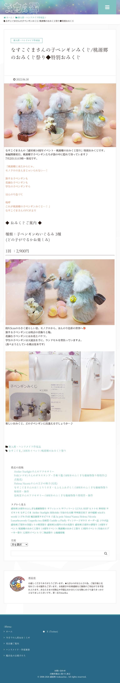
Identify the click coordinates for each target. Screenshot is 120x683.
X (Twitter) (52, 631)
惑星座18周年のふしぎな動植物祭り (29, 508)
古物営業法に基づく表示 (60, 674)
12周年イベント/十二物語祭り (38, 533)
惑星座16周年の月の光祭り (60, 525)
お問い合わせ (60, 671)
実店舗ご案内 (12, 644)
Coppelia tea (35, 521)
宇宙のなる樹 (66, 513)
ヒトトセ (93, 508)
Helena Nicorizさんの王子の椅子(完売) (36, 483)
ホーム (9, 631)
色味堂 (45, 521)
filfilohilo (54, 513)
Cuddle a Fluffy (58, 521)
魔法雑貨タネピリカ (40, 517)
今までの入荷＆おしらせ (18, 638)
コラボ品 (104, 521)
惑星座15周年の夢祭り (86, 525)
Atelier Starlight (40, 513)
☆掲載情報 (59, 533)
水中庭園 (92, 513)
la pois (59, 517)
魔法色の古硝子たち (16, 656)
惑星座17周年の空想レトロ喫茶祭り (29, 525)
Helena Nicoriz (88, 517)
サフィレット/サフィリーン (61, 508)
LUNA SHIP (81, 508)
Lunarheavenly (19, 521)
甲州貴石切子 (80, 513)
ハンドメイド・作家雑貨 (18, 650)
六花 (53, 517)
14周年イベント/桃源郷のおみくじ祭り (44, 450)
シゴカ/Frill (24, 517)
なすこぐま (14, 450)
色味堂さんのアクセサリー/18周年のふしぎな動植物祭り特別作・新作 (53, 495)
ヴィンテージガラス (77, 521)
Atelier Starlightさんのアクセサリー (34, 471)
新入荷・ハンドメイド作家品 (25, 446)
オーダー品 (93, 521)
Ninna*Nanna (71, 517)
